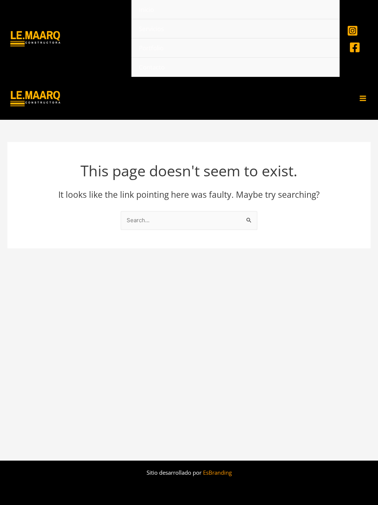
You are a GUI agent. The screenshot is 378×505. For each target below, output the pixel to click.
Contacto (152, 67)
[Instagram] (352, 30)
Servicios (151, 28)
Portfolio (151, 48)
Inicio (146, 9)
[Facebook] (354, 47)
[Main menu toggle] (363, 98)
